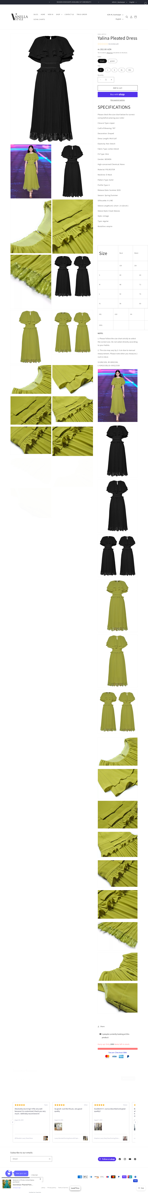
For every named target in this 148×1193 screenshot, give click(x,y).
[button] (59, 14)
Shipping (110, 52)
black (102, 61)
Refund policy (41, 1188)
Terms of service (63, 1188)
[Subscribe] (49, 1159)
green (112, 61)
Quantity (100, 75)
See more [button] (118, 1116)
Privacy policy (52, 1188)
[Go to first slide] (135, 1122)
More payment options (118, 100)
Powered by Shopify (29, 1188)
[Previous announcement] (49, 2)
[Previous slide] (12, 1122)
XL (122, 70)
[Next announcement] (98, 2)
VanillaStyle (19, 1188)
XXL (129, 70)
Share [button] (102, 1026)
